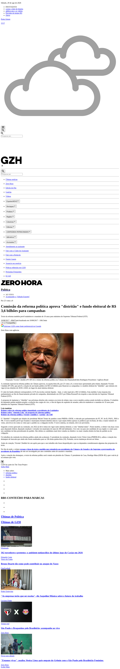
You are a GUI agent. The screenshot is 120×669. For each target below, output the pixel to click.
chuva (8, 15)
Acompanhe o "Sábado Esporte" (18, 297)
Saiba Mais (5, 467)
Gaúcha (8, 192)
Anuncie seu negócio (13, 263)
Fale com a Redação (13, 255)
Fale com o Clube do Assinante (17, 251)
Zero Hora (9, 184)
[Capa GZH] (60, 141)
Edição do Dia (11, 188)
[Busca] (3, 130)
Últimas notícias (11, 179)
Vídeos (8, 196)
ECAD (8, 276)
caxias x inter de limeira (14, 9)
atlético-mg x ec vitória (14, 11)
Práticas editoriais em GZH (16, 268)
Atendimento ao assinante (15, 247)
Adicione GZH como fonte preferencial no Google (22, 326)
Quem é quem (11, 259)
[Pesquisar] (3, 171)
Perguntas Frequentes (13, 272)
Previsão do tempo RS (14, 13)
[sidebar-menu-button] (3, 127)
